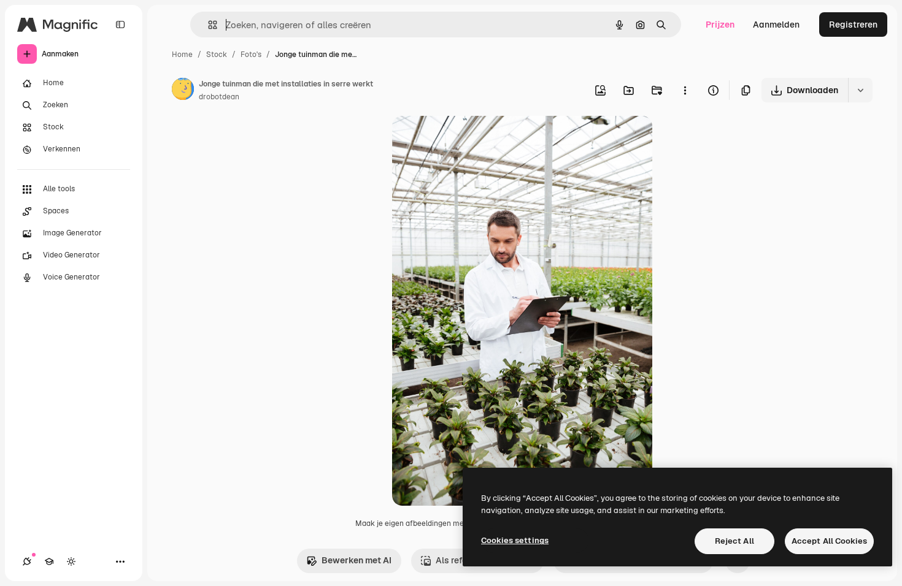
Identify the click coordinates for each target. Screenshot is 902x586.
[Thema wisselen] (71, 561)
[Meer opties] (685, 90)
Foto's (251, 54)
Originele (472, 139)
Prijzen (720, 24)
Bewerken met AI (356, 560)
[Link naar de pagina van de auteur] (183, 91)
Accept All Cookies (829, 541)
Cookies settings (515, 540)
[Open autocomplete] (208, 24)
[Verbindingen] (27, 561)
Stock (216, 54)
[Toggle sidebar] (120, 24)
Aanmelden (776, 24)
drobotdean (219, 97)
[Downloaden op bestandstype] (860, 90)
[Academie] (49, 561)
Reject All (734, 541)
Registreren (853, 24)
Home (182, 54)
